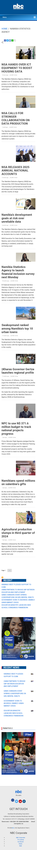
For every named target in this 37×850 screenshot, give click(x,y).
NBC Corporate (20, 837)
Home (5, 28)
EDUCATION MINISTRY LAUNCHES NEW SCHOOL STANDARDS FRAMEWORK (13, 713)
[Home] (18, 6)
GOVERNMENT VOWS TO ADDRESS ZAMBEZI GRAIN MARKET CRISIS (14, 703)
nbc (18, 791)
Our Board (21, 841)
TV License (20, 839)
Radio (20, 844)
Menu (5, 17)
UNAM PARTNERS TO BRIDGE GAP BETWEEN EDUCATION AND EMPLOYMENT (14, 683)
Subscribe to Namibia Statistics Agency (2, 577)
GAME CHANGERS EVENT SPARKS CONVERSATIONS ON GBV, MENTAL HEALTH (15, 693)
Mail (20, 846)
